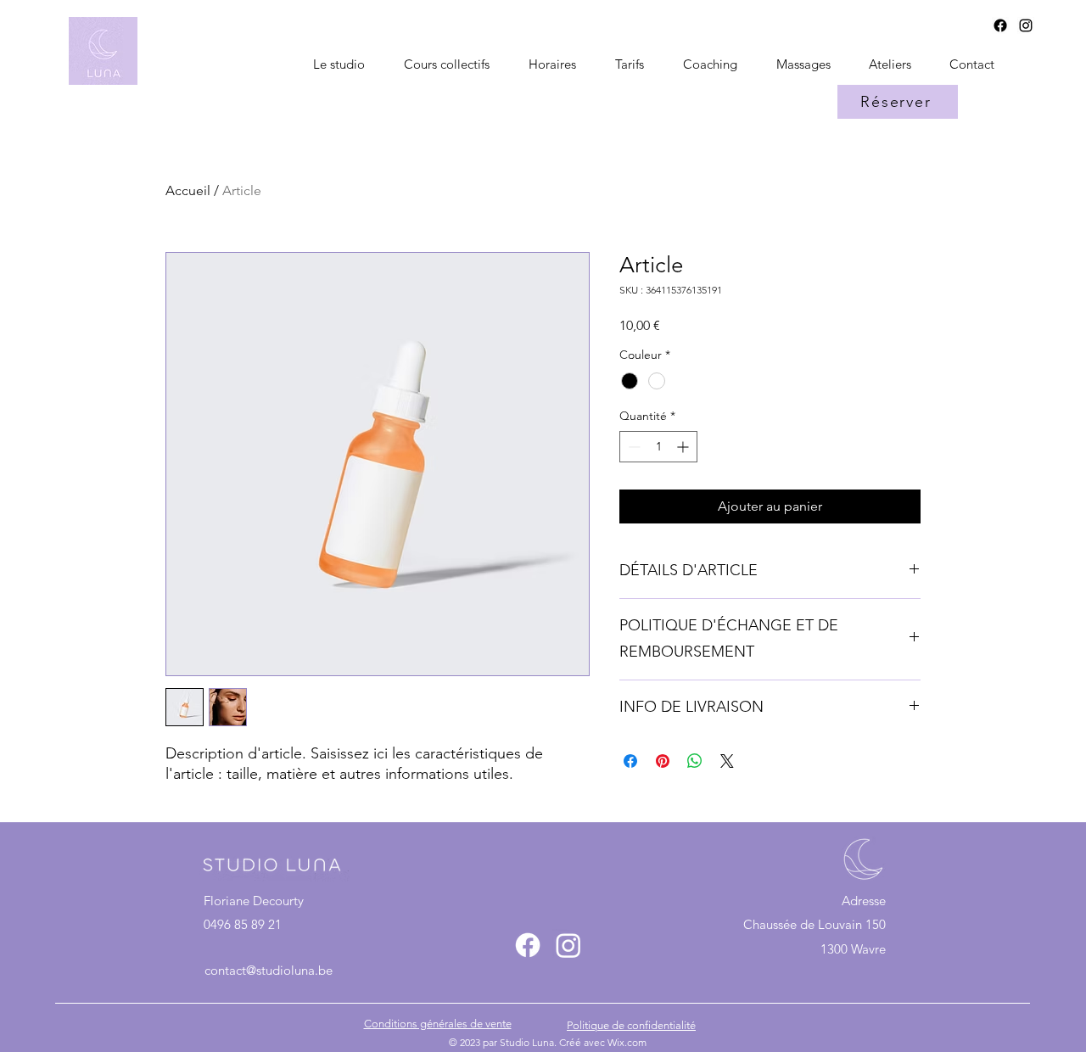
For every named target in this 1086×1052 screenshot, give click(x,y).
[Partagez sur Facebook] (630, 761)
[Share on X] (727, 761)
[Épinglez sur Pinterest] (662, 761)
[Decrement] (632, 447)
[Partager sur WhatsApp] (695, 761)
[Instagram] (568, 945)
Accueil (187, 190)
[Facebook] (1000, 25)
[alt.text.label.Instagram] (1025, 25)
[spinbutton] (658, 447)
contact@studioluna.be (268, 970)
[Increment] (684, 447)
